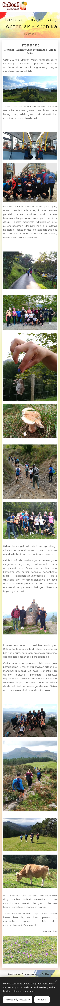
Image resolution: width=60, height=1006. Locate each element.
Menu (55, 6)
